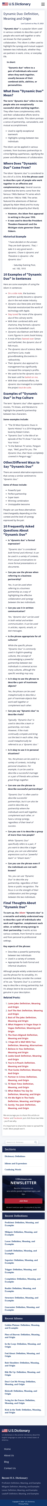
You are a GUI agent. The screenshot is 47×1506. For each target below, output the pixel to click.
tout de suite (25, 387)
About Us (9, 1455)
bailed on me (31, 377)
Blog (6, 1461)
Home (7, 1449)
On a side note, (15, 293)
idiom (22, 912)
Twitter (6, 1118)
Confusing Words (13, 1169)
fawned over (28, 338)
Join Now (23, 1201)
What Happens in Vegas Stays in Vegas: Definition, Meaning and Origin (24, 1028)
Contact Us (10, 1468)
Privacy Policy (23, 1504)
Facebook (18, 1118)
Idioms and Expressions (16, 1163)
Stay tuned (13, 314)
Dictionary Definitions (15, 1156)
